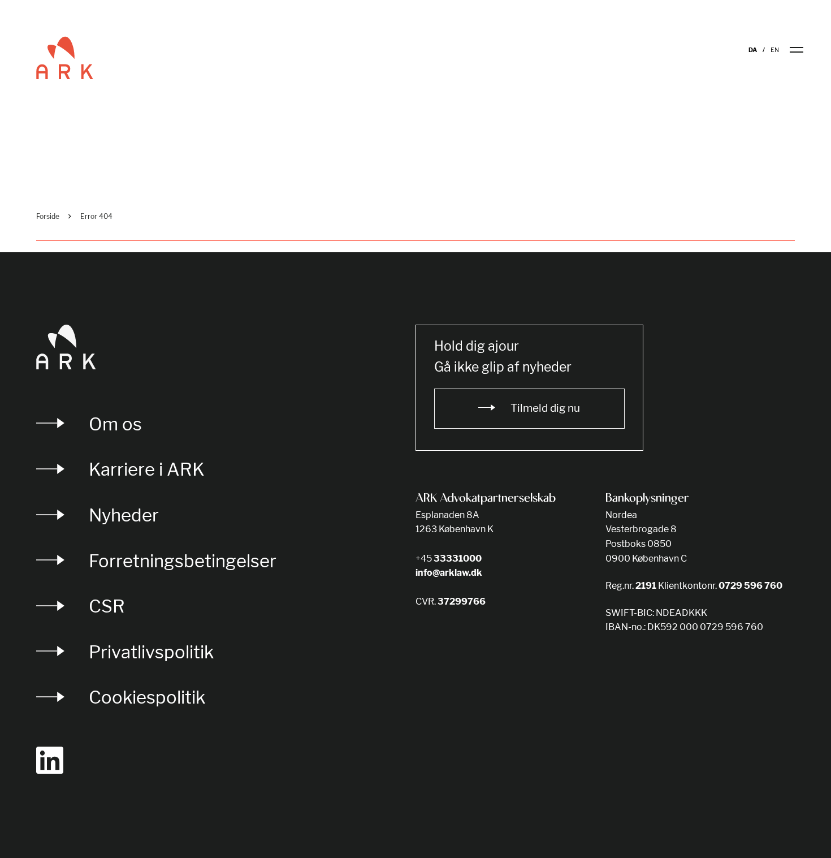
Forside (47, 216)
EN (775, 50)
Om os (115, 423)
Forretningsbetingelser (182, 560)
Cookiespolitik (147, 697)
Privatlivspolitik (151, 651)
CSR (107, 606)
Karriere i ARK (147, 469)
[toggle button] (803, 49)
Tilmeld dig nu (545, 408)
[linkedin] (49, 760)
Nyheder (124, 515)
